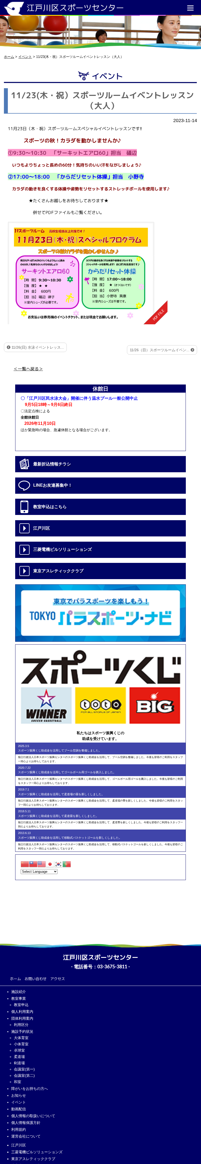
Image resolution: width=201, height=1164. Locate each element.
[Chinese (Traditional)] (33, 863)
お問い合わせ (36, 978)
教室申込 (21, 1005)
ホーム (15, 978)
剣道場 (19, 1063)
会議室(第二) (24, 1075)
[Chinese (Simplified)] (25, 863)
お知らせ (18, 1095)
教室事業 (18, 998)
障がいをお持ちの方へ (29, 1088)
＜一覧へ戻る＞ (28, 368)
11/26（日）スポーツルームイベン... (160, 350)
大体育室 (21, 1038)
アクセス (57, 978)
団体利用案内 (22, 1018)
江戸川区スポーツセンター (75, 7)
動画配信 (18, 1109)
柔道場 (19, 1057)
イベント (18, 1102)
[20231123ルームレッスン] (88, 273)
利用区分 (21, 1025)
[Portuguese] (67, 863)
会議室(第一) (24, 1069)
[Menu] (190, 7)
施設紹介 (18, 992)
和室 (17, 1082)
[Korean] (58, 863)
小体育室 (21, 1044)
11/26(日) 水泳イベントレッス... (37, 347)
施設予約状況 (22, 1031)
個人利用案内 (22, 1011)
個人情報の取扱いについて (33, 1116)
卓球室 (19, 1050)
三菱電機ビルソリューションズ (37, 1152)
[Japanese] (50, 863)
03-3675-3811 (112, 967)
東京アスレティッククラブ (33, 1159)
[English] (41, 863)
